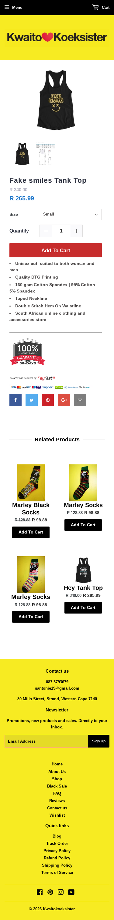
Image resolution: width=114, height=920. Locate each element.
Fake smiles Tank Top (48, 180)
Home (57, 764)
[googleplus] (64, 400)
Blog (57, 836)
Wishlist (57, 815)
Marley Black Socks (31, 509)
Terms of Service (57, 872)
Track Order (57, 843)
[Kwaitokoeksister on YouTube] (71, 893)
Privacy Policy (57, 850)
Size (13, 214)
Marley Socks (83, 505)
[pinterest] (48, 400)
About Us (57, 771)
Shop (57, 779)
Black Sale (57, 786)
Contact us (57, 808)
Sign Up (98, 741)
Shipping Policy (57, 865)
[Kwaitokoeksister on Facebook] (39, 893)
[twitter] (32, 400)
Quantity (19, 230)
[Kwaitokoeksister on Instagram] (61, 893)
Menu (17, 7)
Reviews (57, 800)
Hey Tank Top (83, 587)
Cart (105, 7)
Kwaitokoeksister (59, 909)
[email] (80, 400)
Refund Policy (57, 858)
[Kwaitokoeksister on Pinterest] (50, 893)
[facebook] (15, 400)
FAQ (57, 793)
